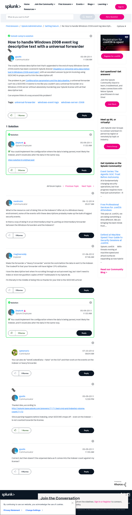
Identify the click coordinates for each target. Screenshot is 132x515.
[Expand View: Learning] (107, 4)
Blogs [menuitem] (90, 4)
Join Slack (112, 104)
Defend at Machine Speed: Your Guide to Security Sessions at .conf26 (111, 238)
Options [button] (120, 26)
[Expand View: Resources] (35, 9)
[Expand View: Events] (83, 4)
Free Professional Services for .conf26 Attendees (111, 207)
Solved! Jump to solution (22, 36)
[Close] (72, 503)
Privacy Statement (12, 510)
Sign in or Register (102, 501)
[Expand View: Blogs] (94, 4)
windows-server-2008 (72, 102)
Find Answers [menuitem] (64, 4)
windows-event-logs (48, 102)
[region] (38, 507)
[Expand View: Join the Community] (54, 4)
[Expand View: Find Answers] (72, 4)
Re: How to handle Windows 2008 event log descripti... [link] (87, 26)
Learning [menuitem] (102, 4)
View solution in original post (21, 160)
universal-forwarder (25, 102)
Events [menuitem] (79, 4)
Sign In (121, 7)
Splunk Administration (31, 26)
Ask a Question (112, 17)
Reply (84, 115)
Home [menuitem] (27, 4)
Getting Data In (52, 26)
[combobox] (50, 17)
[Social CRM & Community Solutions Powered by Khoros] (120, 483)
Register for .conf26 (112, 56)
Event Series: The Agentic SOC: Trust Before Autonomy (110, 174)
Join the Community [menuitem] (44, 4)
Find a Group (112, 146)
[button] (90, 36)
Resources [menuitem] (29, 9)
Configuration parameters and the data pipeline (47, 80)
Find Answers (12, 26)
